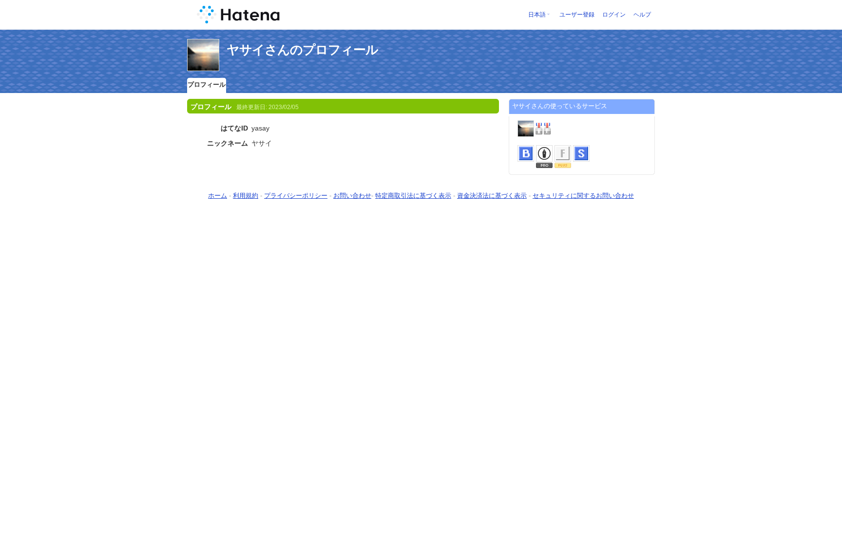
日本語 (537, 14)
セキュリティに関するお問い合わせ (583, 195)
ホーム (217, 195)
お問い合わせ (352, 195)
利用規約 (245, 195)
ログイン (614, 14)
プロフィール (207, 84)
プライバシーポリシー (295, 195)
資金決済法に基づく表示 (492, 195)
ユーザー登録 (576, 14)
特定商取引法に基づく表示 (413, 195)
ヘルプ (642, 14)
